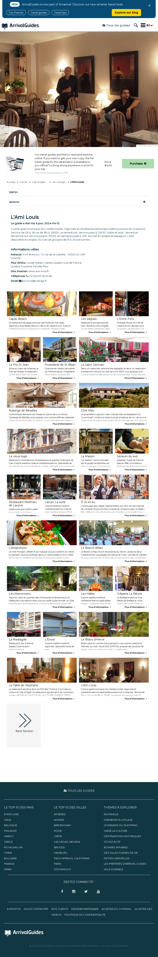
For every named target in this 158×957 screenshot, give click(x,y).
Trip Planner (16, 12)
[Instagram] (72, 891)
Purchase (137, 163)
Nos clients (59, 908)
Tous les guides (117, 25)
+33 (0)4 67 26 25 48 (40, 275)
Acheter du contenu (116, 908)
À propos (14, 908)
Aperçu (13, 192)
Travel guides (39, 12)
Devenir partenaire (84, 908)
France (23, 182)
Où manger (59, 182)
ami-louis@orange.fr (34, 280)
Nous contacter (36, 908)
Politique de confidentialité (85, 914)
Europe (11, 182)
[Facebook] (60, 891)
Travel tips (60, 12)
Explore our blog (126, 12)
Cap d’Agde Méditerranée (41, 182)
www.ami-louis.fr (39, 271)
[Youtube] (97, 891)
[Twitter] (85, 891)
